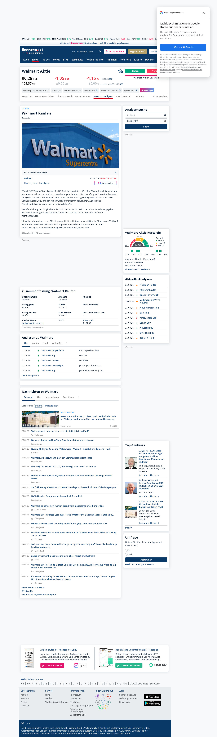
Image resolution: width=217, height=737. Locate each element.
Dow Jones (143, 683)
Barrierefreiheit (77, 715)
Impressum (75, 695)
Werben (49, 698)
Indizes (46, 59)
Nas (96, 39)
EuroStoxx (155, 683)
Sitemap (25, 706)
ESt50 (39, 39)
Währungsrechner (128, 698)
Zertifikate (77, 59)
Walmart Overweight (52, 365)
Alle (22, 683)
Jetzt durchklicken (148, 475)
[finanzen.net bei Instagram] (98, 696)
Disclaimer (75, 702)
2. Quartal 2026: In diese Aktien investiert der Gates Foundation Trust (151, 504)
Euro (128, 39)
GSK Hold (144, 312)
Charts (27, 183)
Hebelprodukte (95, 59)
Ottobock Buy (147, 332)
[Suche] (100, 51)
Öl (143, 39)
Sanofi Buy (145, 322)
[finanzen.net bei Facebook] (103, 696)
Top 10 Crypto (78, 39)
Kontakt (24, 695)
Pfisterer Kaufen (148, 289)
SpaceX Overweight (149, 294)
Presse (24, 702)
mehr (128, 527)
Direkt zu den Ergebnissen (138, 564)
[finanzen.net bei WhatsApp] (100, 707)
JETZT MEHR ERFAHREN (129, 665)
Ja (129, 550)
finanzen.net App (127, 695)
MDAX (133, 683)
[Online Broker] (32, 52)
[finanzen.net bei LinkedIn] (103, 702)
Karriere (25, 698)
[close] (203, 12)
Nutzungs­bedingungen (81, 706)
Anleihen (112, 59)
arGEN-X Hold (147, 337)
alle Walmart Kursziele (136, 269)
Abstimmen (146, 559)
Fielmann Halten (148, 284)
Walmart (28, 178)
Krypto (138, 59)
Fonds (56, 59)
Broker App (124, 702)
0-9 (28, 683)
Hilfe (47, 695)
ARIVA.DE (92, 733)
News (35, 59)
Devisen (149, 59)
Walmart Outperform (53, 350)
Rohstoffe (125, 59)
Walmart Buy (48, 355)
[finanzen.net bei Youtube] (108, 696)
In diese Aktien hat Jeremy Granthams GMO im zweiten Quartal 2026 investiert (151, 484)
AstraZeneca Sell (148, 317)
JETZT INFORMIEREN (52, 665)
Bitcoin (112, 39)
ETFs (65, 59)
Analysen (44, 183)
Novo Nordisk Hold (149, 307)
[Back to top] (164, 734)
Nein (130, 554)
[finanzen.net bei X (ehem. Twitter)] (98, 702)
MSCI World (57, 39)
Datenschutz (76, 698)
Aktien (25, 59)
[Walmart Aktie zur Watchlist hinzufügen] (120, 71)
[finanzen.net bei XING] (108, 702)
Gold (156, 39)
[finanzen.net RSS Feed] (105, 707)
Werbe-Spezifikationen (56, 702)
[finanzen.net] (32, 49)
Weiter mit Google (183, 47)
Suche (146, 126)
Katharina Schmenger (33, 323)
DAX (23, 39)
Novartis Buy (146, 327)
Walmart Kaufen (50, 360)
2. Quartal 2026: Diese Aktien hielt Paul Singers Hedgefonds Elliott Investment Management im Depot (151, 456)
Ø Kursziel (88, 320)
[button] (115, 51)
